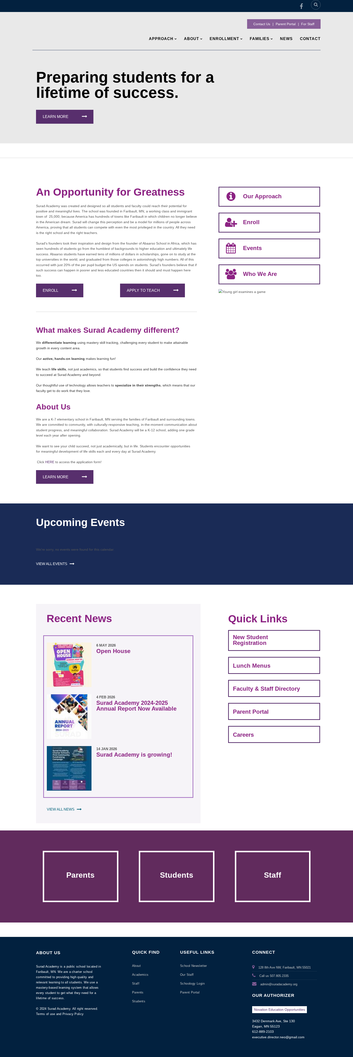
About (136, 966)
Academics (140, 974)
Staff (272, 875)
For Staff (307, 24)
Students (176, 875)
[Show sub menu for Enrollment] (241, 39)
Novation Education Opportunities (279, 1009)
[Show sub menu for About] (201, 39)
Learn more (55, 117)
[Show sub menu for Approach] (176, 39)
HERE (50, 462)
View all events (51, 564)
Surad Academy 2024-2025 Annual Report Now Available (136, 706)
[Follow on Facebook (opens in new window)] (301, 6)
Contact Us (261, 24)
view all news (60, 809)
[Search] (315, 4)
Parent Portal (286, 24)
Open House (113, 651)
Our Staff (187, 974)
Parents (80, 875)
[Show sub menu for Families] (272, 39)
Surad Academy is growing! (134, 754)
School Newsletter (193, 966)
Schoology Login (192, 983)
